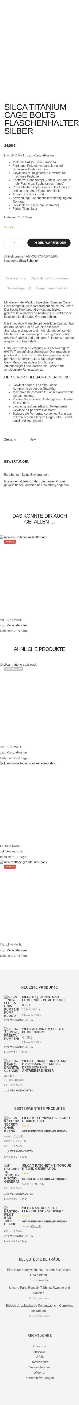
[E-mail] (46, 1399)
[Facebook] (33, 1399)
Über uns (39, 1346)
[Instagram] (39, 1399)
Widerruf (39, 1372)
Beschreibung (15, 278)
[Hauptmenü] (71, 19)
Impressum (39, 1351)
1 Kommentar (39, 1280)
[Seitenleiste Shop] (71, 2)
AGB (39, 1356)
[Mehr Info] (71, 13)
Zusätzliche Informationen (50, 278)
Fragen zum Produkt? (52, 288)
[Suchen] (71, 8)
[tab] (15, 278)
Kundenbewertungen (39, 1378)
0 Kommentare (39, 1298)
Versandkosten (44, 155)
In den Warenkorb (50, 242)
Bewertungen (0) (19, 288)
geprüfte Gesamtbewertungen (44, 1131)
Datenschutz (39, 1362)
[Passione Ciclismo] (25, 11)
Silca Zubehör (28, 260)
